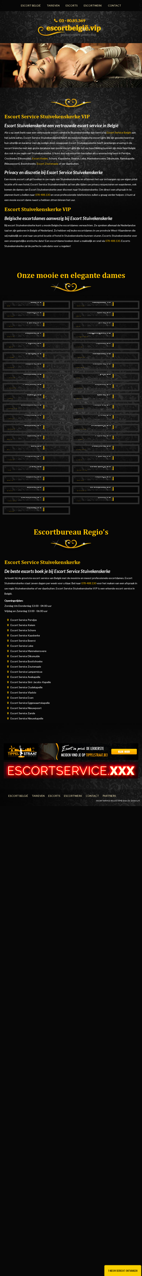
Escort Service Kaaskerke (25, 635)
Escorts (72, 5)
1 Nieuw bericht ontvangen (122, 1270)
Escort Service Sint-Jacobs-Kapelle (31, 682)
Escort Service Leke (22, 645)
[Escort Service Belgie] (71, 29)
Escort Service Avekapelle (25, 676)
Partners (109, 795)
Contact (114, 5)
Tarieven (53, 5)
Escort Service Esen (22, 697)
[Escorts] (71, 751)
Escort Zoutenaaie (47, 163)
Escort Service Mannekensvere (28, 651)
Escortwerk (93, 5)
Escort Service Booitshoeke (27, 661)
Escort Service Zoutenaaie (26, 666)
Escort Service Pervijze (24, 619)
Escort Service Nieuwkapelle (27, 718)
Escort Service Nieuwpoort (26, 708)
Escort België (31, 5)
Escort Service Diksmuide (25, 656)
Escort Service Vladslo (23, 692)
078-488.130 (42, 194)
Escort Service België (119, 132)
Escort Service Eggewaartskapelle (30, 702)
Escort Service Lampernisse (26, 671)
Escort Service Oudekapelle (27, 687)
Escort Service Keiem (23, 625)
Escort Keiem (40, 158)
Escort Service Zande (23, 713)
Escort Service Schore (23, 630)
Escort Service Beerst (23, 640)
